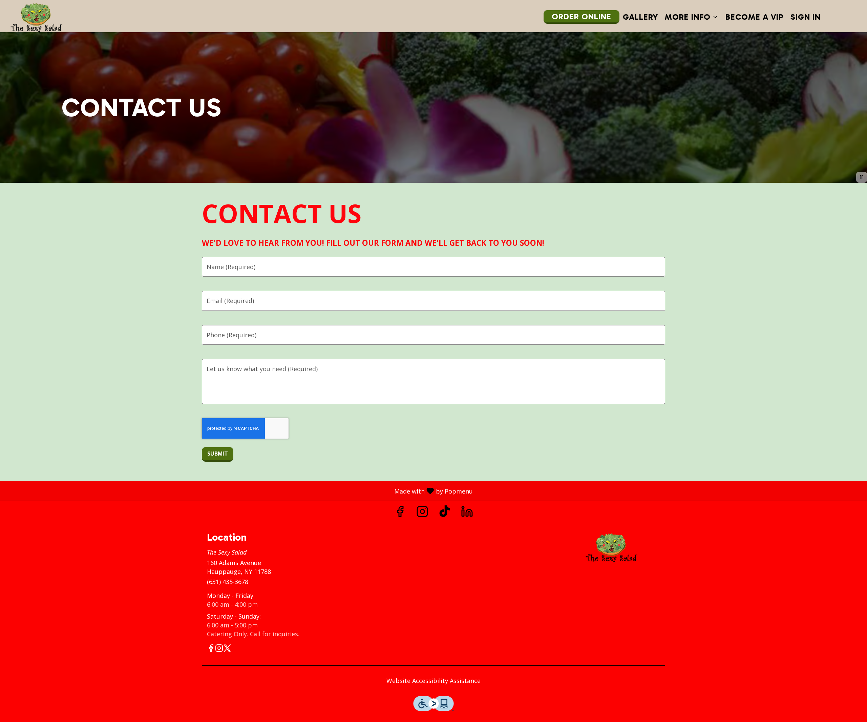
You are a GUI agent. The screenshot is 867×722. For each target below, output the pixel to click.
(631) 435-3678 (227, 582)
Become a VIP (754, 17)
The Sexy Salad (611, 547)
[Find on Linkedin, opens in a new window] (467, 513)
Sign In (805, 17)
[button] (691, 17)
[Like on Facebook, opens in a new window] (400, 513)
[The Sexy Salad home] (35, 17)
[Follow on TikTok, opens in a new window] (445, 513)
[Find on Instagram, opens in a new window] (422, 513)
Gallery (640, 17)
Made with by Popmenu (239, 491)
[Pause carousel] (861, 177)
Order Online (581, 16)
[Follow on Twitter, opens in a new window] (227, 649)
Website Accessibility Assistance (433, 681)
